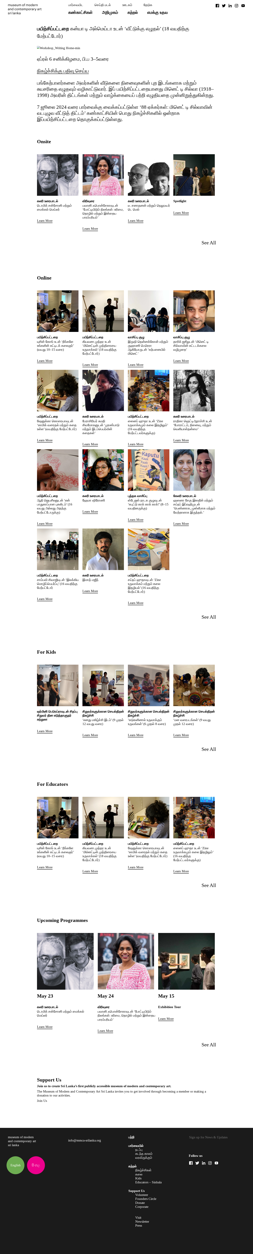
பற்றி (131, 1137)
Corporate (141, 1207)
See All (209, 242)
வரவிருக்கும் (143, 1157)
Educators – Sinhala (148, 1182)
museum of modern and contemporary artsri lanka (22, 1141)
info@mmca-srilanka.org (84, 1140)
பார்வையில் (136, 1146)
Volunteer (141, 1195)
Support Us (136, 1191)
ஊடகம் (127, 5)
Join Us (42, 1101)
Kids (138, 1178)
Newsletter (142, 1221)
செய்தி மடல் (102, 5)
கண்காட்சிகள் (80, 12)
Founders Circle (145, 1199)
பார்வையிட (75, 5)
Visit (138, 1217)
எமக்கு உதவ (157, 12)
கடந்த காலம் (143, 1153)
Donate (140, 1203)
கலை (139, 1174)
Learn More (44, 220)
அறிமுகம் (110, 12)
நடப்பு (139, 1149)
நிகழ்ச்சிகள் (143, 1170)
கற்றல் (133, 12)
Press (138, 1225)
